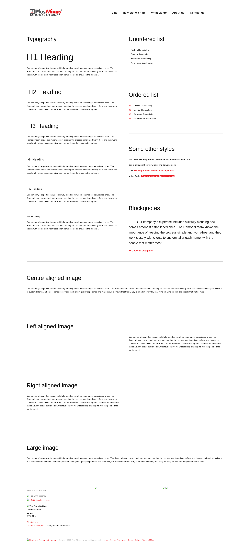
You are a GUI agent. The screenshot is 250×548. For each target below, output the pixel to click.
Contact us (197, 12)
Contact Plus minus (118, 540)
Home (113, 12)
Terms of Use (148, 540)
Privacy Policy (134, 540)
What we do (159, 12)
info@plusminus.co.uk (40, 500)
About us (178, 12)
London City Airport (35, 525)
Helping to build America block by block (154, 170)
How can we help (134, 12)
